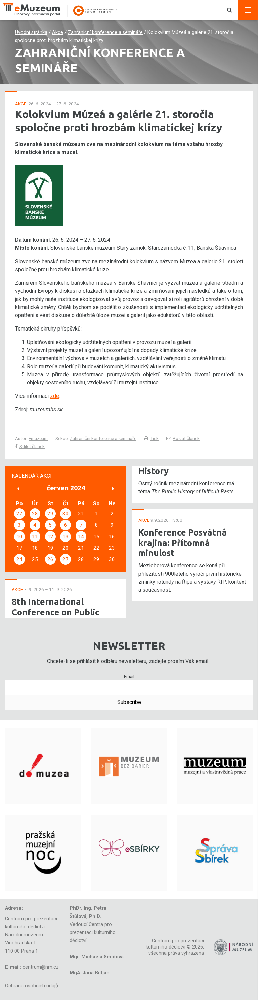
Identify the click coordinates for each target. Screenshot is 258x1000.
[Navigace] (248, 10)
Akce (57, 32)
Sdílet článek (32, 446)
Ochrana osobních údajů (31, 986)
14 (81, 536)
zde (54, 396)
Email (129, 676)
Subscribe (129, 702)
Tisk (154, 438)
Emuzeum (38, 438)
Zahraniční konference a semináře (105, 32)
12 (50, 536)
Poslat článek (186, 438)
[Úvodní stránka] (63, 10)
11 (35, 536)
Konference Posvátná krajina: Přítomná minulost (182, 542)
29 (50, 514)
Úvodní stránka (31, 32)
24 (19, 559)
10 (19, 536)
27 (19, 514)
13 (65, 536)
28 (35, 514)
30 (65, 514)
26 (50, 559)
